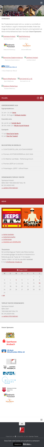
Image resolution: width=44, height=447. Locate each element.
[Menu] (41, 2)
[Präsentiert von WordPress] (15, 436)
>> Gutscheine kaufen (8, 237)
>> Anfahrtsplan (7, 239)
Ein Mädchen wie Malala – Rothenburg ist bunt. (18, 159)
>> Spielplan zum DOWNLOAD (11, 242)
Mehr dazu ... (27, 444)
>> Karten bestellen (8, 234)
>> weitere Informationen (10, 188)
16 (39, 283)
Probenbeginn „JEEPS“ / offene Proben (15, 168)
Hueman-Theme (33, 436)
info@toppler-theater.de (14, 262)
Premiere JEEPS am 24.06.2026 (13, 164)
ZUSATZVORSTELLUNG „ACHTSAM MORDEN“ (18, 149)
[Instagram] (38, 98)
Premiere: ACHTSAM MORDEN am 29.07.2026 (18, 154)
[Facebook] (41, 98)
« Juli (3, 296)
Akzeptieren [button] (17, 444)
